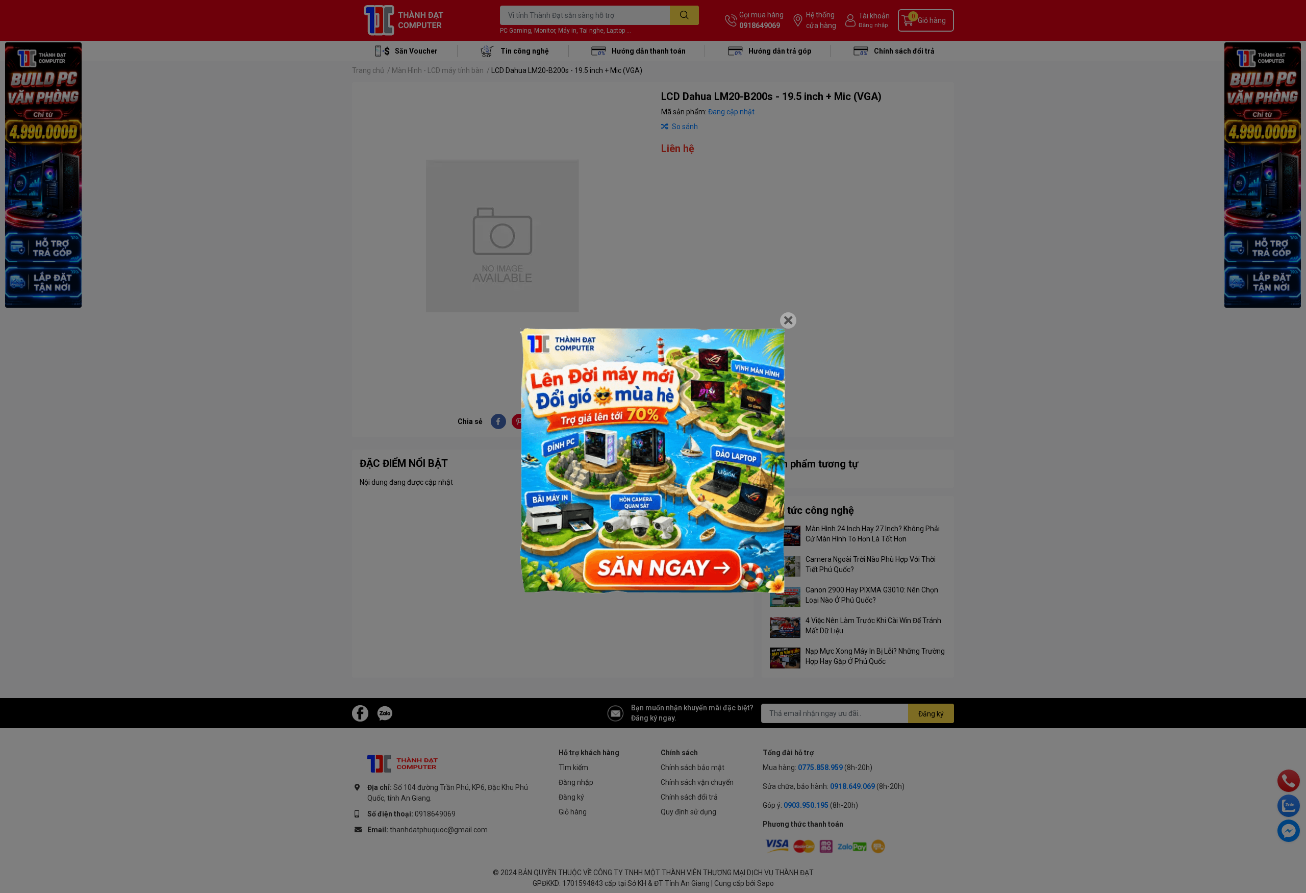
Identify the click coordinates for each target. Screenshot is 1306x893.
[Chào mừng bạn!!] (653, 460)
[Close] (788, 320)
